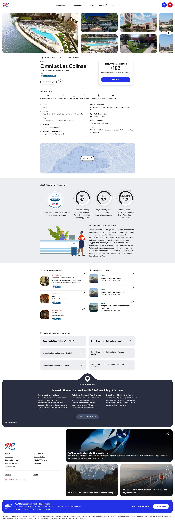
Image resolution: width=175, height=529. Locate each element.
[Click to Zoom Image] (40, 33)
